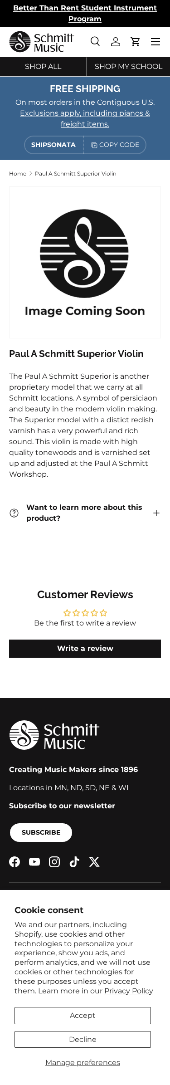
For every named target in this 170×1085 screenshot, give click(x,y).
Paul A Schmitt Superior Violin (76, 173)
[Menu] (155, 42)
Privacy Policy (128, 991)
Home (17, 173)
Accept (83, 1015)
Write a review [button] (85, 648)
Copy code (119, 145)
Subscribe (41, 832)
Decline (83, 1039)
